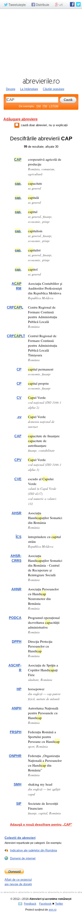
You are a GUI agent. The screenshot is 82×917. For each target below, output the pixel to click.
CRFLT (16, 336)
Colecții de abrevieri (20, 838)
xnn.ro (52, 909)
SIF (18, 803)
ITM (45, 106)
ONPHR (15, 756)
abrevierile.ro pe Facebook (72, 4)
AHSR (16, 513)
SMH (17, 784)
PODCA (15, 618)
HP (19, 689)
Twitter (59, 903)
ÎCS (18, 537)
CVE (17, 479)
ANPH (16, 708)
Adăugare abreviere (20, 119)
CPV (17, 460)
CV (19, 398)
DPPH (16, 641)
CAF (17, 436)
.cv (19, 417)
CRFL (15, 307)
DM (38, 106)
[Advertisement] (41, 43)
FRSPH (15, 732)
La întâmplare (29, 89)
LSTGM (53, 106)
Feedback (30, 903)
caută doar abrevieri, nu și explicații (44, 125)
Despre (10, 89)
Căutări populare (53, 89)
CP (19, 369)
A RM (16, 286)
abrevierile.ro (41, 81)
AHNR (16, 589)
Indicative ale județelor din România (33, 850)
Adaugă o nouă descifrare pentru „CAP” (41, 824)
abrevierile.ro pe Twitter (78, 4)
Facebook (45, 903)
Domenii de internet (23, 858)
